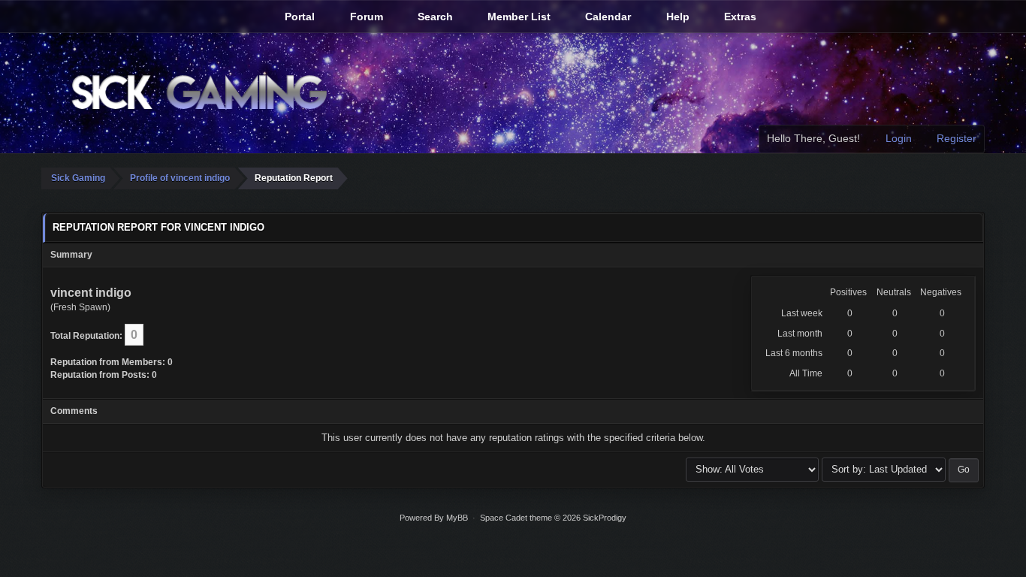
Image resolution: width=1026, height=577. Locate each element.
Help (676, 17)
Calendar (606, 17)
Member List (517, 17)
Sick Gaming (78, 178)
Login (897, 138)
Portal (298, 17)
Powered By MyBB (434, 517)
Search (434, 17)
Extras (738, 17)
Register (955, 138)
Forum (365, 17)
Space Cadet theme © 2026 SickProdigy (553, 517)
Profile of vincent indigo (180, 178)
